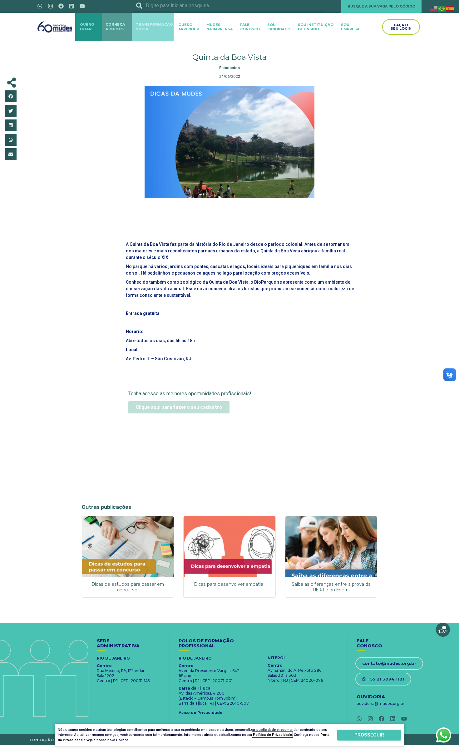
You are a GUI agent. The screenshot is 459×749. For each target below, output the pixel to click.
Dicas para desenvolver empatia (229, 584)
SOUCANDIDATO (278, 27)
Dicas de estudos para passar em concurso (128, 587)
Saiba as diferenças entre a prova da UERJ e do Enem (331, 587)
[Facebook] (61, 6)
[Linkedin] (71, 6)
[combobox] (230, 5)
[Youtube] (82, 6)
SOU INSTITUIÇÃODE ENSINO (315, 27)
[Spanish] (450, 8)
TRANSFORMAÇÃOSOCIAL (154, 26)
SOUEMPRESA (350, 27)
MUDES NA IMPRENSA (219, 27)
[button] (11, 96)
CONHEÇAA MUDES (115, 26)
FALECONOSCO (250, 27)
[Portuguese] (442, 8)
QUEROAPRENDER (188, 27)
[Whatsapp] (39, 6)
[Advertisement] (229, 219)
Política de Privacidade (272, 735)
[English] (434, 8)
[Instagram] (50, 6)
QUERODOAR (87, 26)
